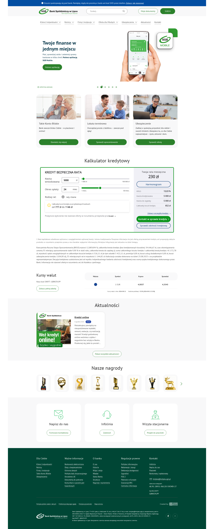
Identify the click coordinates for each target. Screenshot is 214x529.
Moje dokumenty (148, 11)
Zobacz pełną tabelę (47, 288)
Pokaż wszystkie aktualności (107, 354)
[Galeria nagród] (43, 383)
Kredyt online (82, 317)
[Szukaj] (123, 11)
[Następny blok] (181, 383)
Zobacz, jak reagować (135, 3)
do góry (175, 516)
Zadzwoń (107, 433)
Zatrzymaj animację (46, 87)
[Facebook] (168, 516)
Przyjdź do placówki (155, 433)
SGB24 (168, 11)
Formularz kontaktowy (58, 433)
